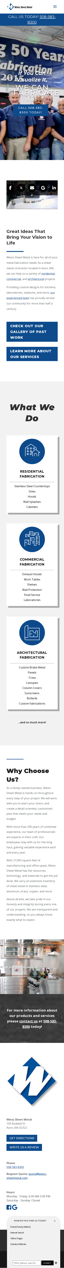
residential (48, 273)
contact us (28, 1021)
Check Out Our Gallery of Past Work (28, 332)
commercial (13, 279)
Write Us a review (24, 1147)
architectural (36, 279)
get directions (22, 1138)
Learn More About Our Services (31, 354)
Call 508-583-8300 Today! (30, 110)
